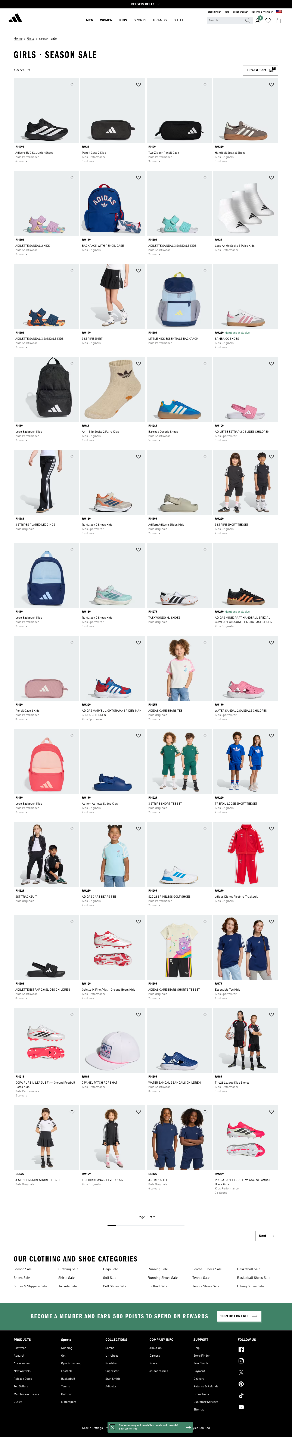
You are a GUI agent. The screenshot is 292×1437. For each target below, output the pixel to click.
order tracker (240, 12)
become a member (262, 12)
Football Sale (157, 1286)
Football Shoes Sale (207, 1269)
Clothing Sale (68, 1269)
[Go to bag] (278, 20)
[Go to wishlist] (268, 20)
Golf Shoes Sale (114, 1286)
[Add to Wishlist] (72, 85)
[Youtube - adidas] (258, 1407)
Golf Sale (109, 1278)
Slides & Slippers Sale (30, 1286)
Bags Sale (110, 1269)
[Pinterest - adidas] (258, 1384)
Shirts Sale (66, 1278)
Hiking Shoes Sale (250, 1286)
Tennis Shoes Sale (205, 1286)
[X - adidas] (258, 1373)
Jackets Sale (67, 1286)
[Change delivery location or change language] (278, 12)
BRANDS (160, 20)
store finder (214, 12)
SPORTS (140, 20)
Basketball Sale (248, 1269)
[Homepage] (15, 18)
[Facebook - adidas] (258, 1350)
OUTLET (180, 20)
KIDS (123, 20)
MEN (89, 20)
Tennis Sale (200, 1278)
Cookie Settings (92, 1428)
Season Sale (23, 1269)
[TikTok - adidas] (258, 1396)
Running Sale (158, 1269)
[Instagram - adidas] (258, 1361)
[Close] (112, 1427)
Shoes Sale (22, 1278)
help (227, 12)
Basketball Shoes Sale (253, 1278)
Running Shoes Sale (163, 1278)
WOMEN (106, 20)
